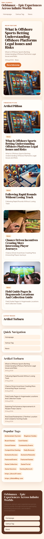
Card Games (23, 441)
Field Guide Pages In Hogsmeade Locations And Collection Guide (20, 294)
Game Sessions (10, 469)
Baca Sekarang (13, 65)
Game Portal (25, 464)
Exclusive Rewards (28, 455)
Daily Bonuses (29, 450)
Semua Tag (20, 14)
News (30, 14)
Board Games (10, 441)
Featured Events (11, 459)
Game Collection (11, 464)
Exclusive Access (11, 455)
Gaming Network (26, 469)
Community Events (26, 445)
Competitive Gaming (12, 450)
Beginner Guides (30, 436)
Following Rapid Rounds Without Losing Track (21, 195)
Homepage (7, 14)
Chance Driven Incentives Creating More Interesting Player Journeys (22, 244)
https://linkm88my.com (14, 478)
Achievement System (13, 436)
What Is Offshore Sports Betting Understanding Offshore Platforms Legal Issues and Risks (22, 145)
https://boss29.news (13, 474)
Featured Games (27, 459)
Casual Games (10, 445)
